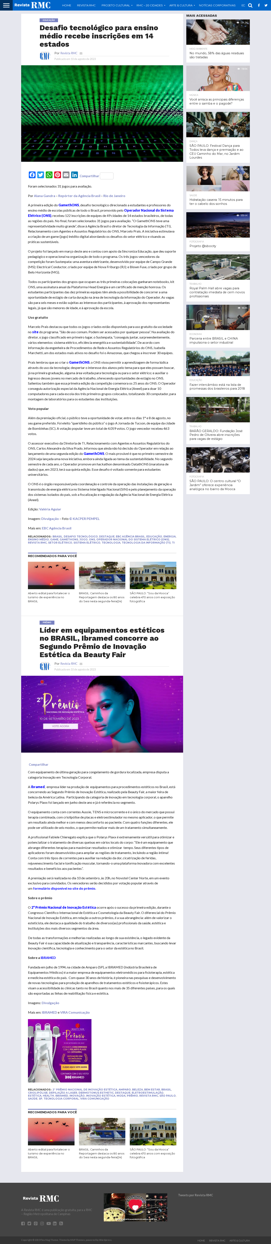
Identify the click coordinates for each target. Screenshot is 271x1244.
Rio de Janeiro (114, 196)
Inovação (77, 1095)
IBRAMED (49, 1012)
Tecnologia (111, 542)
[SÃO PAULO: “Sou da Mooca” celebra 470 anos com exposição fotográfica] (153, 588)
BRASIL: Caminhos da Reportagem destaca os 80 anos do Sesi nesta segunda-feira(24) (101, 597)
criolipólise (38, 1092)
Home (66, 5)
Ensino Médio (38, 539)
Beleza (137, 1089)
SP (40, 1098)
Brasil (57, 536)
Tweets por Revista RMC (195, 1195)
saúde (32, 1098)
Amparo (125, 1089)
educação (154, 536)
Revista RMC (86, 5)
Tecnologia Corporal (61, 1098)
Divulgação (50, 519)
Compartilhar (89, 176)
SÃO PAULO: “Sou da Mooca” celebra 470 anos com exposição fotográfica (152, 597)
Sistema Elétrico (86, 542)
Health (48, 1095)
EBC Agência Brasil (56, 528)
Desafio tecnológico (81, 536)
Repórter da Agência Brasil (79, 196)
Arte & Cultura (240, 1240)
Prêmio (132, 1095)
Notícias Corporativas (217, 5)
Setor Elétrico (60, 542)
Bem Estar (152, 1089)
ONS (92, 539)
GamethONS (69, 539)
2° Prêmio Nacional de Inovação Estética (85, 1089)
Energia (169, 536)
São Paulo (167, 1095)
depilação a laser (63, 1092)
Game (54, 539)
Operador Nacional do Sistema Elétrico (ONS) (132, 539)
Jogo (83, 539)
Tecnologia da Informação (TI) (146, 542)
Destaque (107, 536)
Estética (34, 1095)
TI (173, 542)
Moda (121, 1095)
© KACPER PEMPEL (84, 519)
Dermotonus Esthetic (96, 1092)
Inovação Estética (100, 1095)
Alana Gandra (44, 196)
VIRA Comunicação (75, 1012)
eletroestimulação (147, 1092)
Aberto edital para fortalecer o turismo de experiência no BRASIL (49, 597)
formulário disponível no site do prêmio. (64, 888)
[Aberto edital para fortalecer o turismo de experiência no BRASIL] (51, 588)
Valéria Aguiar (50, 509)
